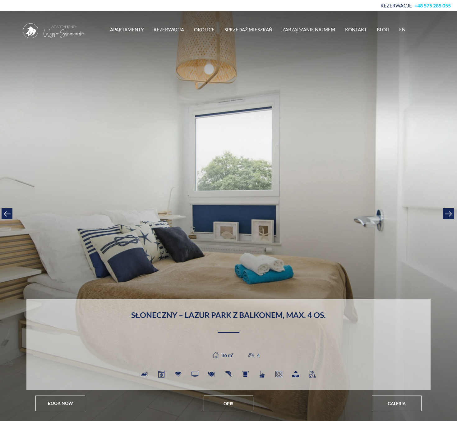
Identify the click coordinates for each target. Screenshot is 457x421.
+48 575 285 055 (432, 5)
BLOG (383, 29)
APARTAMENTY (127, 29)
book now (60, 403)
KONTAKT (356, 29)
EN (402, 29)
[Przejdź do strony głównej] (54, 30)
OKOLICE (204, 29)
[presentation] (8, 213)
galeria (397, 403)
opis (228, 403)
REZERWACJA (169, 29)
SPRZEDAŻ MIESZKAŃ (248, 29)
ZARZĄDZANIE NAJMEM (308, 29)
